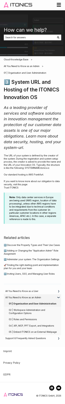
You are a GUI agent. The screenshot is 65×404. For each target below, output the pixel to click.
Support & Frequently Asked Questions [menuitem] (25, 338)
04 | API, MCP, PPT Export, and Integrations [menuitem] (31, 325)
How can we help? (25, 30)
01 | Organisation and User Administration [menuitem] (32, 303)
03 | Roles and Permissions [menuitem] (23, 319)
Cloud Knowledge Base (16, 59)
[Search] (58, 37)
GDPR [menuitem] (6, 374)
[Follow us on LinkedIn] (51, 388)
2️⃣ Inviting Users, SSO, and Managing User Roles (29, 273)
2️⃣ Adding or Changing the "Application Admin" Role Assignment (31, 252)
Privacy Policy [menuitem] (11, 362)
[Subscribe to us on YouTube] (58, 388)
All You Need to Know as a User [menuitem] (21, 291)
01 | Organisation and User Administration (25, 72)
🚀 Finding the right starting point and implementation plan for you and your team (31, 267)
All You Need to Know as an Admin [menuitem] (23, 297)
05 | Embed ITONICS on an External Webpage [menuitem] (33, 332)
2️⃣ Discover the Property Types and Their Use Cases (32, 245)
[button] (58, 291)
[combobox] (29, 37)
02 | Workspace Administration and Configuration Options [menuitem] (27, 311)
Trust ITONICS (11, 187)
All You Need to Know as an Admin (21, 66)
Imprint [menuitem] (7, 351)
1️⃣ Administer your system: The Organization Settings (31, 259)
